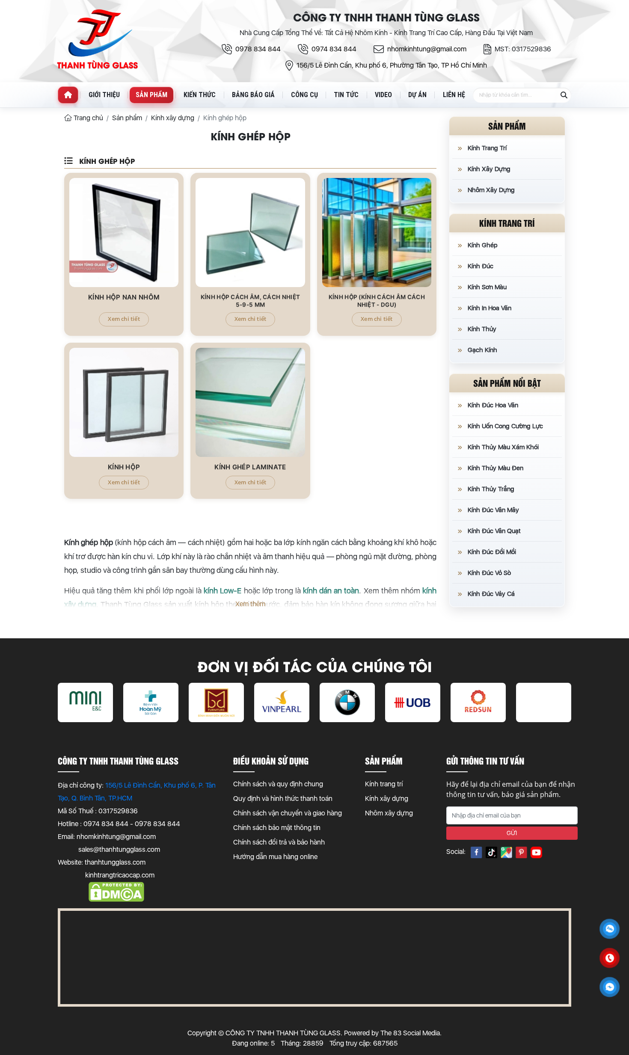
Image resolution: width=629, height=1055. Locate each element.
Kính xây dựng (386, 798)
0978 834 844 (258, 49)
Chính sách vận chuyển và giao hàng (287, 813)
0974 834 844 (334, 49)
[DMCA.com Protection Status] (116, 888)
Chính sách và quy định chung (278, 784)
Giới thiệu (104, 95)
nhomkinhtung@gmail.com (426, 49)
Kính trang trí (384, 784)
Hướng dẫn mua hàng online (275, 857)
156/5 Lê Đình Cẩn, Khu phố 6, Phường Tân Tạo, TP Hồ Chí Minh (392, 65)
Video (383, 95)
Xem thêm (250, 604)
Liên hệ (454, 95)
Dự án (417, 95)
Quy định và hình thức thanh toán (282, 798)
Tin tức (346, 95)
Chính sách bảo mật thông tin (276, 828)
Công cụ (304, 95)
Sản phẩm (151, 95)
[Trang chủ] (68, 95)
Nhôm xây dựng (389, 813)
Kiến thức (200, 95)
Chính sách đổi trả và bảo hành (279, 842)
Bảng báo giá (253, 95)
